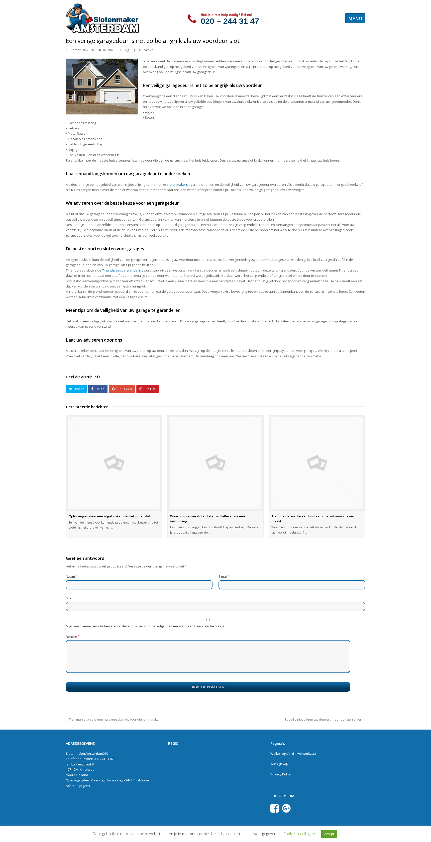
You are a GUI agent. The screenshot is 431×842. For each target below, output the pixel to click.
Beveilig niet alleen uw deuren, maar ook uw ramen (323, 719)
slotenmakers (177, 184)
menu (355, 18)
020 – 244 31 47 (230, 21)
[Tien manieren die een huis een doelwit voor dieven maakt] (317, 463)
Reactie (72, 636)
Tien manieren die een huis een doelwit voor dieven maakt (113, 719)
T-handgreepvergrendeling (122, 270)
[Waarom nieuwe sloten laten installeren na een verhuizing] (215, 463)
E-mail (223, 576)
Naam (71, 576)
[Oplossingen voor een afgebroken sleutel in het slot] (114, 463)
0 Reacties (146, 50)
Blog (125, 50)
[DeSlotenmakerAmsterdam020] (103, 17)
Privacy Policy (280, 774)
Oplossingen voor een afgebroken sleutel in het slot (109, 516)
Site (69, 598)
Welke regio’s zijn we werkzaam (294, 753)
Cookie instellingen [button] (299, 833)
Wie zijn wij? (279, 763)
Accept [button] (329, 834)
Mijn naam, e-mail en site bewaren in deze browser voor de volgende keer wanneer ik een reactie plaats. (145, 626)
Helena (108, 50)
